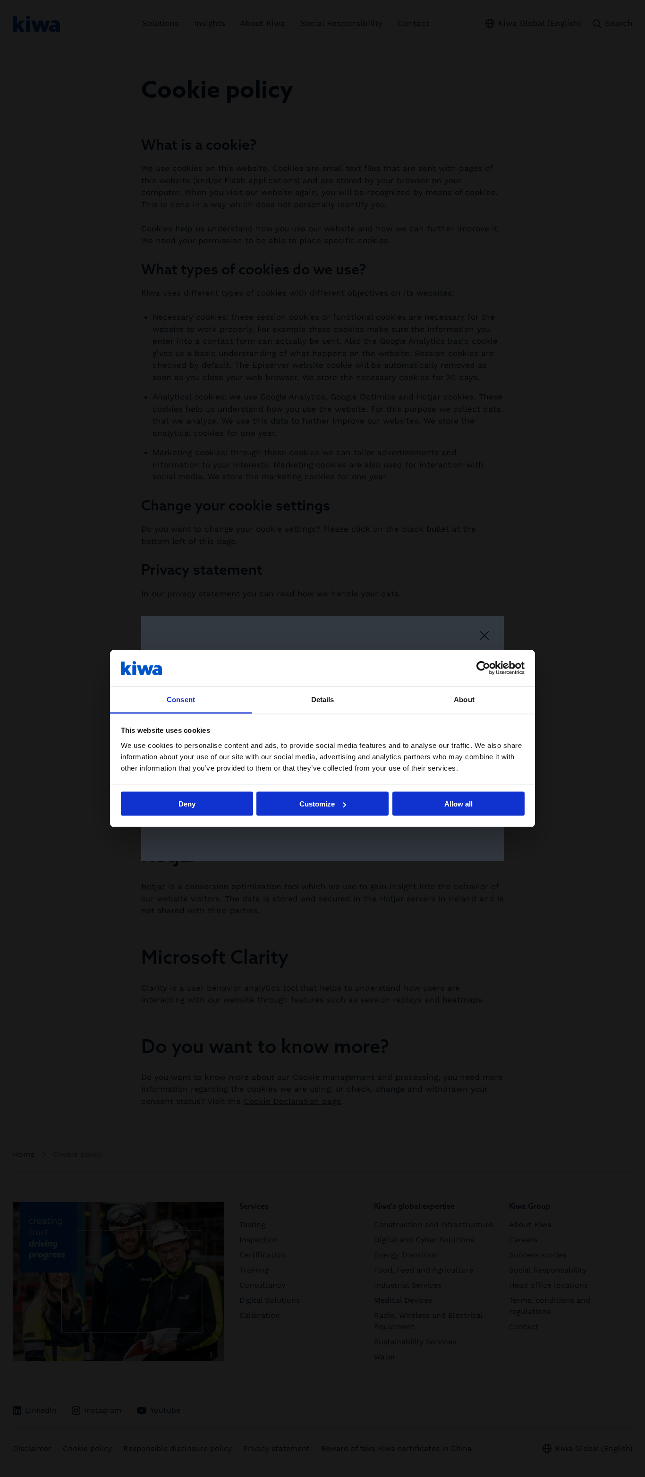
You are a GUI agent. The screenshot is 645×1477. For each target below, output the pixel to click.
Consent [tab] (181, 699)
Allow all (458, 804)
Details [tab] (322, 699)
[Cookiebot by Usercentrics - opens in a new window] (483, 668)
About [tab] (464, 699)
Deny (186, 804)
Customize (317, 804)
